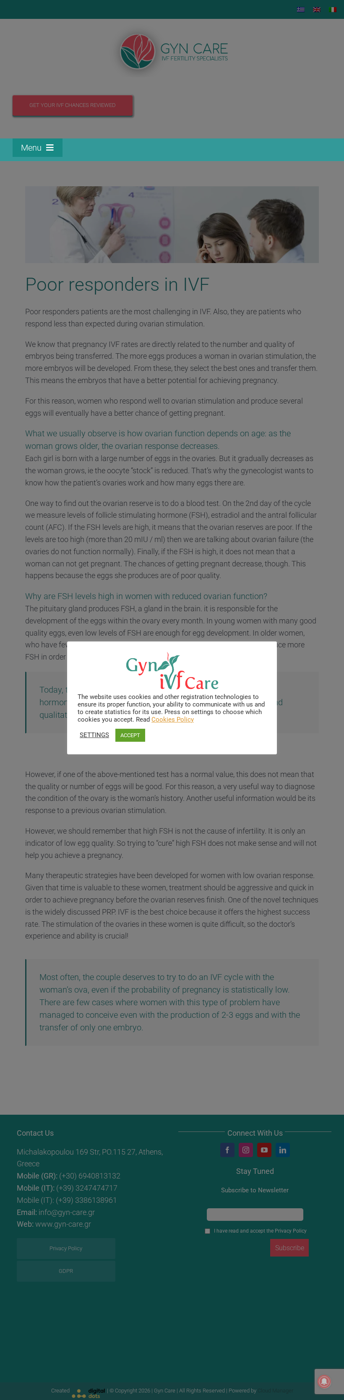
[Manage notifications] (324, 1381)
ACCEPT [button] (130, 735)
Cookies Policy (172, 719)
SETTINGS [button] (94, 735)
